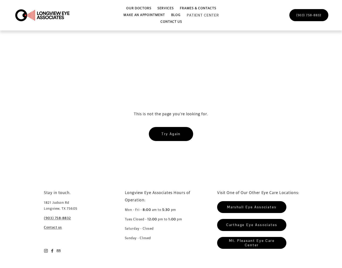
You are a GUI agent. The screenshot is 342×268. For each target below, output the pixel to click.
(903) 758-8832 (308, 15)
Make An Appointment (144, 15)
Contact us (53, 227)
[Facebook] (52, 251)
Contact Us (171, 22)
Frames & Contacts (198, 8)
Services (166, 8)
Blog (176, 15)
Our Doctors (138, 8)
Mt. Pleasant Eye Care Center (252, 243)
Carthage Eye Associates (251, 225)
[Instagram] (46, 251)
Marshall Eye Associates (251, 207)
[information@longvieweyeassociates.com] (59, 251)
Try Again (171, 134)
